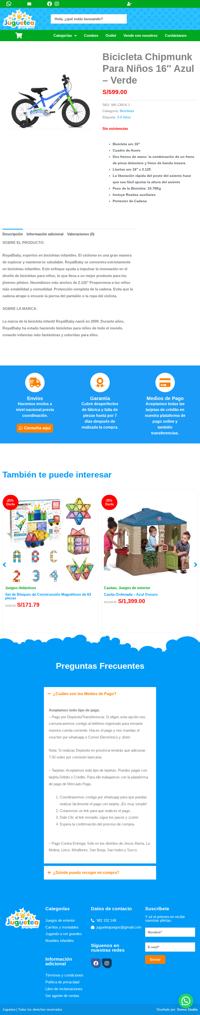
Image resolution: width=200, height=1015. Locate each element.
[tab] (12, 234)
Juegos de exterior (134, 588)
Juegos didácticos (20, 588)
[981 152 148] (10, 4)
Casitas (110, 588)
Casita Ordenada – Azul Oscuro (131, 594)
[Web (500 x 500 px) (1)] (50, 98)
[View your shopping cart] (20, 35)
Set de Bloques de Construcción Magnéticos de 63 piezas (48, 596)
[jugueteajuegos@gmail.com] (31, 4)
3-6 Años (124, 117)
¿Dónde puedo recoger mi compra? (86, 873)
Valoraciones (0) (80, 234)
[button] (4, 564)
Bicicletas (127, 111)
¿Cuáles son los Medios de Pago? (84, 694)
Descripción (12, 234)
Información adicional (45, 234)
